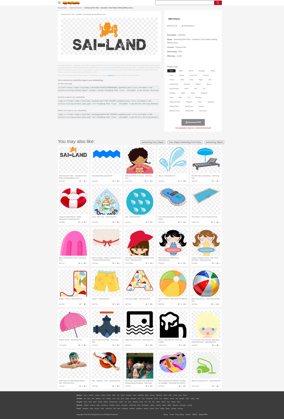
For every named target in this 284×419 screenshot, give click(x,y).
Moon (147, 395)
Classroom (104, 405)
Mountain (159, 395)
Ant (85, 398)
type (171, 97)
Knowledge (145, 405)
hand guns (189, 106)
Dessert (97, 408)
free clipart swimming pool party (185, 142)
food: (79, 408)
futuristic (187, 84)
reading (172, 93)
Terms (172, 414)
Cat (103, 398)
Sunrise (152, 395)
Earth (113, 395)
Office (169, 405)
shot (191, 80)
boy (153, 402)
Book (98, 405)
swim (171, 71)
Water (165, 395)
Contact (188, 414)
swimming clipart (214, 142)
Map (139, 405)
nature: (79, 395)
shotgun (189, 102)
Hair (146, 402)
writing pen (189, 111)
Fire (118, 395)
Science (158, 405)
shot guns (203, 111)
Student (86, 405)
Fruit (114, 408)
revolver (198, 97)
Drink (102, 408)
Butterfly (98, 398)
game (200, 102)
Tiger (187, 398)
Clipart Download (75, 8)
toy (204, 88)
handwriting (174, 84)
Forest (185, 395)
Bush (170, 395)
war (210, 80)
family (100, 402)
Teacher (92, 405)
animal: (79, 398)
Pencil (118, 405)
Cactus (103, 395)
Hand (178, 402)
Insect (156, 398)
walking (135, 402)
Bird (93, 398)
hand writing (174, 88)
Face (168, 402)
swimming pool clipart (153, 142)
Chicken (108, 398)
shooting (211, 102)
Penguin (181, 398)
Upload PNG (203, 414)
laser (172, 75)
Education (124, 405)
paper (201, 80)
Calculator (183, 405)
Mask (85, 402)
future (172, 80)
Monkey (166, 398)
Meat (118, 408)
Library (152, 405)
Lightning (141, 395)
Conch (109, 395)
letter (182, 80)
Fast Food (109, 408)
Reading (112, 405)
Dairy (91, 408)
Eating (162, 408)
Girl (150, 402)
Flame (123, 395)
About (166, 414)
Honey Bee (149, 398)
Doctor (121, 402)
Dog (118, 398)
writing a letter (175, 102)
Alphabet (175, 405)
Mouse (172, 398)
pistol (181, 71)
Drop (179, 395)
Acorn (85, 395)
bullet (183, 93)
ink (189, 97)
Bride (95, 402)
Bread (168, 408)
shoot (186, 88)
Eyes (129, 402)
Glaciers (128, 395)
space (209, 84)
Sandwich (125, 408)
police (193, 93)
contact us (111, 75)
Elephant (133, 398)
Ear (126, 402)
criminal (206, 75)
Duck (122, 398)
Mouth (163, 402)
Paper (164, 405)
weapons (204, 93)
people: (79, 402)
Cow (113, 398)
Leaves (97, 395)
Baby (90, 402)
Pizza (157, 408)
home (141, 402)
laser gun (193, 75)
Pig (177, 398)
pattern (198, 84)
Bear (88, 398)
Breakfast (85, 408)
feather (201, 106)
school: (79, 405)
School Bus (132, 405)
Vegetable (139, 408)
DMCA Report (174, 19)
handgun (202, 71)
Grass (134, 395)
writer (213, 71)
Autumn (91, 395)
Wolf (197, 398)
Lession (189, 405)
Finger (173, 402)
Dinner (152, 408)
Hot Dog (180, 408)
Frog (143, 398)
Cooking (173, 408)
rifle (180, 97)
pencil (191, 71)
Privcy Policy (179, 414)
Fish (139, 398)
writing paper (174, 106)
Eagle (127, 398)
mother (106, 402)
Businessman (113, 402)
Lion (161, 398)
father (158, 402)
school (181, 75)
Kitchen (146, 408)
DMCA (194, 414)
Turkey (193, 398)
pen (195, 88)
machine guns (175, 111)
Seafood (132, 408)
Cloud (175, 395)
